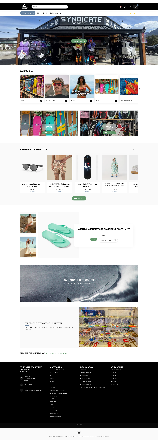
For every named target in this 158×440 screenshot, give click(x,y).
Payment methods (85, 378)
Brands (45, 13)
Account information (116, 370)
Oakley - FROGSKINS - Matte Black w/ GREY (32, 185)
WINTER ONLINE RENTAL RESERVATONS (92, 387)
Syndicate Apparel (55, 416)
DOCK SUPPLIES (55, 411)
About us (83, 370)
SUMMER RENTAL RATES (57, 370)
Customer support (85, 384)
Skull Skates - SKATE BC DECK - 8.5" (87, 185)
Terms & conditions (86, 373)
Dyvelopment (105, 436)
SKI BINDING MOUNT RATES (58, 393)
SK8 (51, 375)
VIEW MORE (78, 198)
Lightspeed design (95, 436)
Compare (113, 381)
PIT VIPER (53, 387)
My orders (113, 373)
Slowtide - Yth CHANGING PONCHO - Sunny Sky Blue (114, 184)
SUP (51, 384)
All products (114, 384)
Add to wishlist (107, 240)
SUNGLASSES (54, 373)
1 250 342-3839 (28, 385)
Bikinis (52, 378)
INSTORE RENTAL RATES (57, 390)
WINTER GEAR (54, 396)
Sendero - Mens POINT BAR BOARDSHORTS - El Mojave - (59, 185)
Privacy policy (84, 375)
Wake (52, 381)
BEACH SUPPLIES (55, 408)
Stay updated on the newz (56, 353)
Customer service (55, 13)
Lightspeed (86, 436)
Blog (38, 13)
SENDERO (53, 402)
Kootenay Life (54, 413)
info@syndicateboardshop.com (33, 390)
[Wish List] (130, 7)
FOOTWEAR (53, 405)
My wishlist (114, 378)
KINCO (52, 399)
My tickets (113, 375)
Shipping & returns (85, 381)
